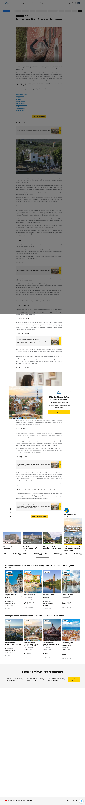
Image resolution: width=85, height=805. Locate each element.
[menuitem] (15, 679)
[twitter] (10, 513)
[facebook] (10, 509)
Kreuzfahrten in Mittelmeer (39, 516)
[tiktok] (76, 800)
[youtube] (79, 800)
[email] (10, 516)
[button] (81, 801)
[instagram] (68, 800)
